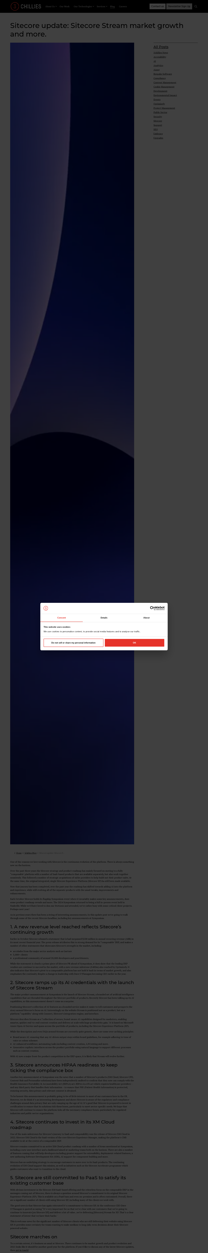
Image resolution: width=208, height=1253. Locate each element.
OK (134, 642)
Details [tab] (104, 617)
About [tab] (146, 617)
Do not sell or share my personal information (73, 642)
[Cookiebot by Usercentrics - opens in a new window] (152, 608)
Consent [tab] (61, 617)
